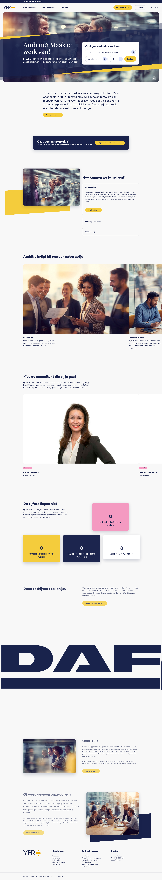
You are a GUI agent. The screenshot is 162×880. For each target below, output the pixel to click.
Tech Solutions (86, 862)
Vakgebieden (56, 864)
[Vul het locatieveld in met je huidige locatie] (105, 59)
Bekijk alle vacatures (93, 603)
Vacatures (55, 856)
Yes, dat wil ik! (92, 210)
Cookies (53, 876)
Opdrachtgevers (37, 1)
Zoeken (141, 7)
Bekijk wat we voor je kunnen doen (109, 143)
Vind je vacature (124, 7)
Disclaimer (61, 876)
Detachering (56, 860)
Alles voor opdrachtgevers (90, 864)
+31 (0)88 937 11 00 (119, 858)
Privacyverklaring (44, 876)
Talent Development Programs (91, 858)
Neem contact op (116, 856)
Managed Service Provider (90, 860)
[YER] (9, 7)
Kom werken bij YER (32, 833)
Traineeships (56, 858)
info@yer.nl (117, 860)
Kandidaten (27, 1)
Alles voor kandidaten (59, 862)
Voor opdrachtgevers (53, 115)
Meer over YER (90, 771)
